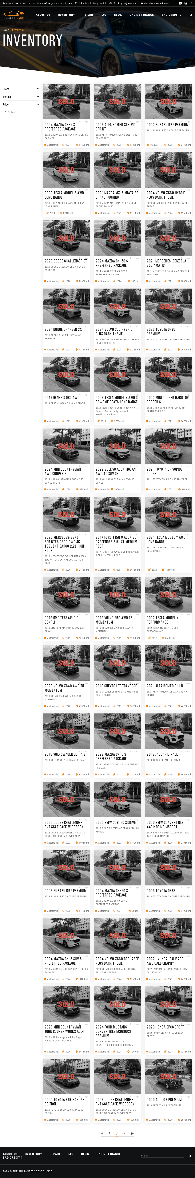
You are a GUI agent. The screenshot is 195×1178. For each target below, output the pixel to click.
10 (132, 1133)
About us (43, 15)
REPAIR (88, 15)
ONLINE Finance (141, 15)
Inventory (66, 15)
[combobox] (162, 1156)
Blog (118, 15)
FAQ (103, 15)
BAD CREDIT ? (171, 15)
